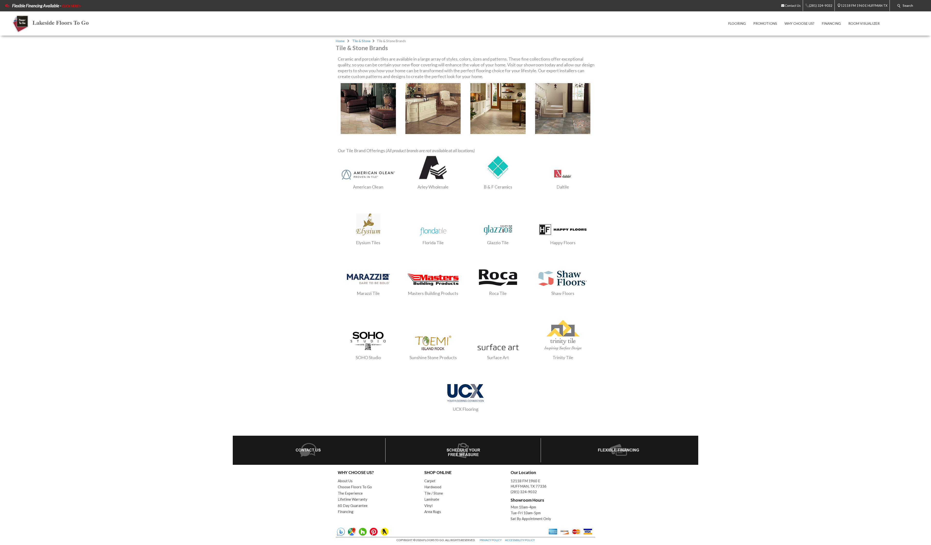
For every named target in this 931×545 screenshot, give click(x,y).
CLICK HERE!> (71, 6)
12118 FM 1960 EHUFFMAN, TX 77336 (528, 484)
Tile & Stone (361, 41)
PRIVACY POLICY (491, 540)
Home (340, 41)
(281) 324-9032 (524, 492)
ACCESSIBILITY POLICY (520, 540)
